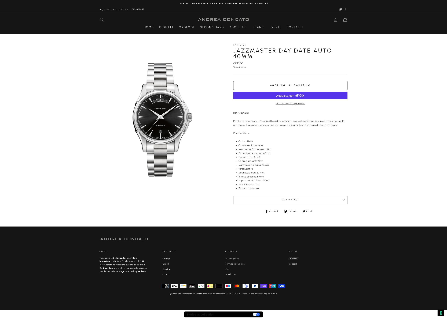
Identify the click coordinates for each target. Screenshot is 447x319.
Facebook (293, 264)
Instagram (293, 258)
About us (167, 269)
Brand (258, 27)
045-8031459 (138, 9)
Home (148, 27)
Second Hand (212, 27)
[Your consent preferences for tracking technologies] (441, 313)
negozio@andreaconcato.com (114, 9)
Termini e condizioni (235, 264)
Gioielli (166, 27)
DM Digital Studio (268, 293)
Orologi (186, 27)
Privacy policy (232, 258)
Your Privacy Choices (235, 314)
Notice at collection (201, 314)
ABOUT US (238, 27)
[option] (223, 3)
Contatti (295, 27)
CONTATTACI (290, 200)
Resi (227, 269)
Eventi (275, 27)
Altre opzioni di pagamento (290, 103)
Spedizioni (230, 274)
